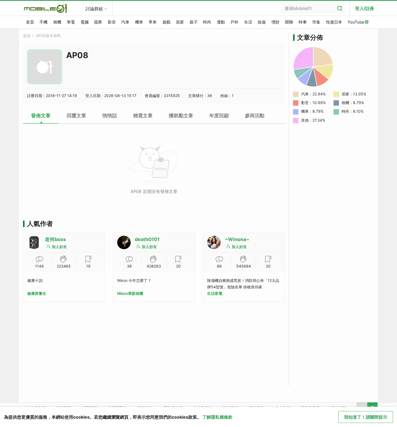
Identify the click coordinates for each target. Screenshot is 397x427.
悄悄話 (109, 115)
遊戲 (166, 22)
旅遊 (262, 22)
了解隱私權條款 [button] (217, 417)
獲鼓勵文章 (181, 115)
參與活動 (254, 115)
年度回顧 (219, 115)
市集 (316, 22)
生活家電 (214, 293)
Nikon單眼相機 (130, 293)
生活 (248, 22)
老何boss (55, 239)
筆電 (71, 22)
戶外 (234, 22)
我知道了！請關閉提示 (365, 417)
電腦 (84, 22)
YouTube (356, 22)
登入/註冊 (364, 8)
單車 (153, 22)
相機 (57, 22)
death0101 (147, 239)
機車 (139, 22)
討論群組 (94, 8)
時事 (303, 22)
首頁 (30, 22)
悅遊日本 (334, 22)
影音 (112, 22)
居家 (180, 22)
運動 (221, 22)
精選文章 (143, 115)
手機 (43, 22)
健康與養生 (36, 293)
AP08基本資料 (48, 35)
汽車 (125, 22)
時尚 (207, 22)
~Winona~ (237, 239)
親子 (194, 22)
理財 (275, 22)
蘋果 (98, 22)
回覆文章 (76, 115)
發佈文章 (41, 115)
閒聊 (289, 22)
